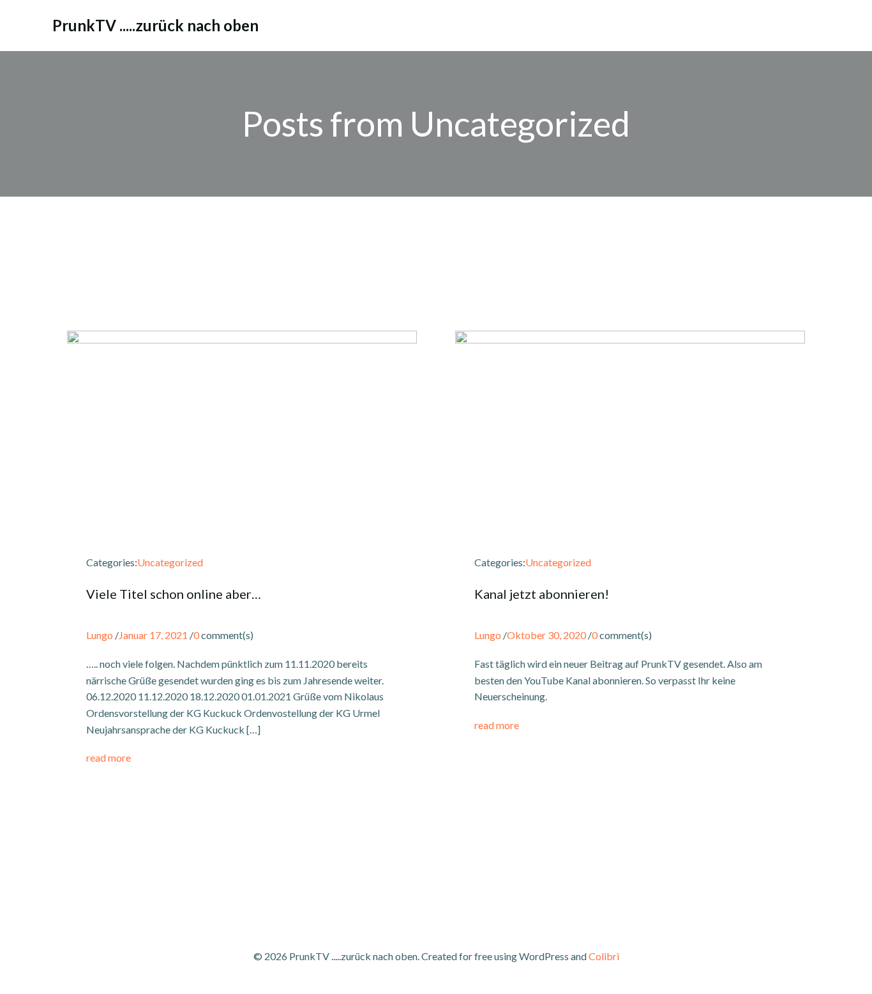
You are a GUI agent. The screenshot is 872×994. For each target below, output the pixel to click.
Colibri (604, 956)
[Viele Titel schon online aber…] (242, 397)
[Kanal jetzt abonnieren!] (630, 410)
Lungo (99, 635)
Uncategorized (170, 562)
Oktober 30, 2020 (546, 635)
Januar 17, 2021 (153, 635)
